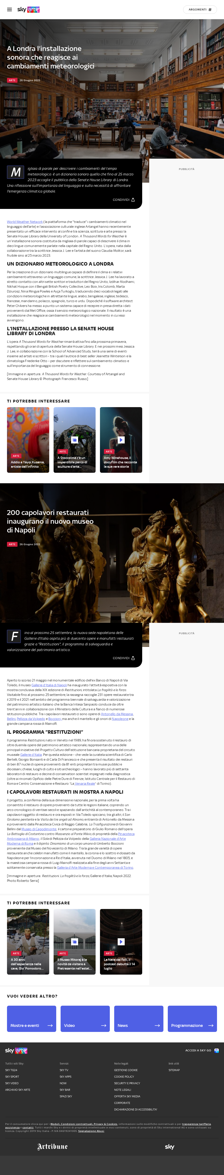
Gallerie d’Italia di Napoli (49, 685)
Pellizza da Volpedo (31, 719)
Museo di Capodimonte (38, 829)
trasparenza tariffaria (196, 1124)
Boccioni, (55, 719)
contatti (28, 1127)
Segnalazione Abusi (91, 1131)
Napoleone (120, 719)
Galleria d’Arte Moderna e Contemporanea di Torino (95, 868)
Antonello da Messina (117, 714)
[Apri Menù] (12, 9)
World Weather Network (25, 222)
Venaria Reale (84, 784)
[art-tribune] (52, 1146)
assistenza (12, 1127)
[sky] (170, 1147)
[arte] (31, 10)
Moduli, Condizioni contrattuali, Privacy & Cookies (84, 1124)
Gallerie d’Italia (31, 755)
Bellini (11, 719)
